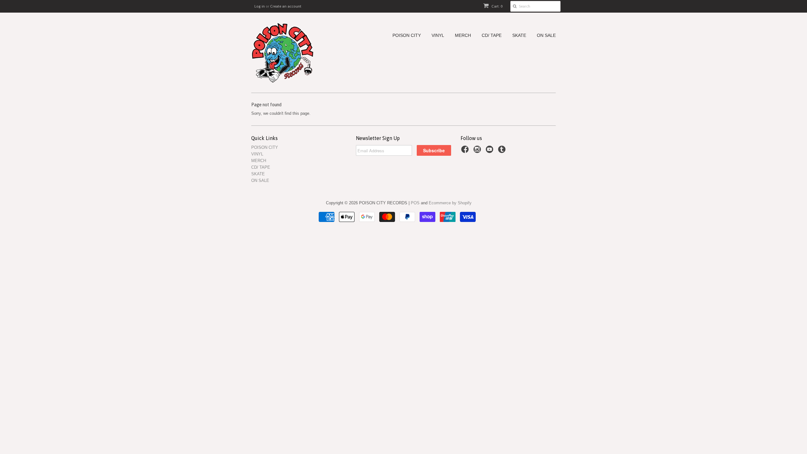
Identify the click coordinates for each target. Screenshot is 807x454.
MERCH (463, 35)
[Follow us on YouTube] (490, 151)
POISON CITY (406, 35)
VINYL (438, 35)
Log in (259, 6)
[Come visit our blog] (503, 151)
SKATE (519, 35)
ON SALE (546, 35)
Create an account (285, 6)
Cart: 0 (496, 6)
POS (415, 203)
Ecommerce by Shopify (450, 203)
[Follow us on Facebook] (466, 151)
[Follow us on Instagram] (478, 151)
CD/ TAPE (492, 35)
